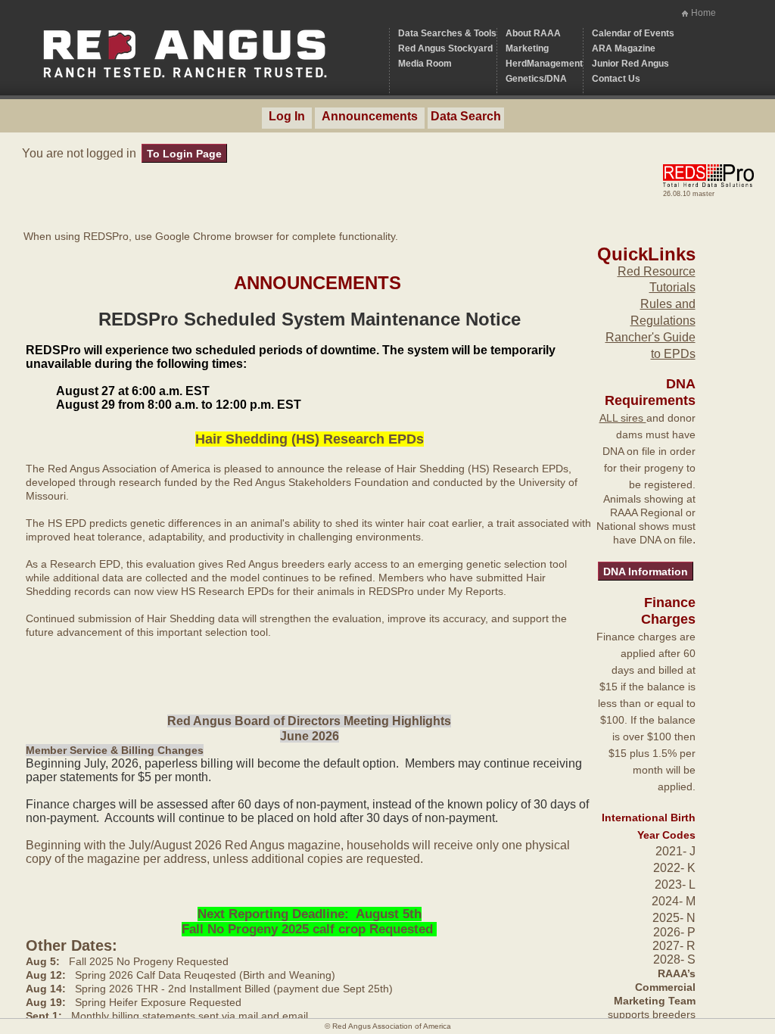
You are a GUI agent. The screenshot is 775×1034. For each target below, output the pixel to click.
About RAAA (533, 33)
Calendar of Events (633, 33)
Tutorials (672, 287)
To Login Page (184, 154)
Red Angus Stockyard (445, 48)
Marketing (527, 48)
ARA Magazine (623, 48)
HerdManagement (544, 63)
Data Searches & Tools (447, 33)
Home (703, 13)
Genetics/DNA (536, 78)
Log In (287, 116)
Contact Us (616, 78)
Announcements (370, 116)
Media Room (425, 63)
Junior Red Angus (630, 63)
